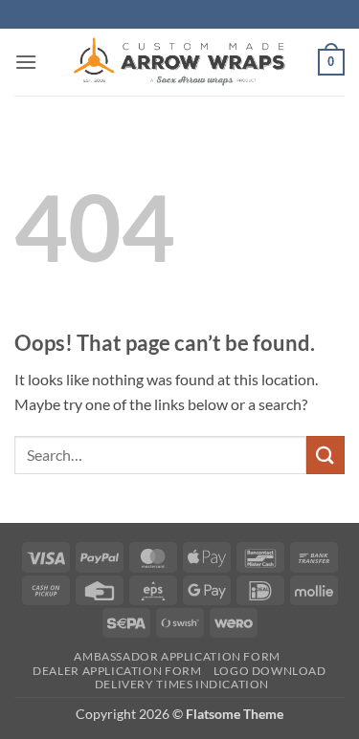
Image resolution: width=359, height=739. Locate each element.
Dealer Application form (117, 670)
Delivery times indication (182, 684)
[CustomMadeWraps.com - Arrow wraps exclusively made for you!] (180, 62)
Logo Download (269, 670)
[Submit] (325, 454)
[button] (25, 61)
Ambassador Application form (177, 656)
